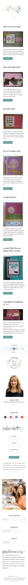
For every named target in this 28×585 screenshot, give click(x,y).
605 (11, 348)
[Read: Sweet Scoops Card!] (14, 165)
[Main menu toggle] (13, 18)
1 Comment (5, 70)
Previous (14, 345)
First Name (14, 436)
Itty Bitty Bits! (9, 108)
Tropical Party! (9, 197)
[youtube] (22, 417)
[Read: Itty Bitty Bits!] (14, 121)
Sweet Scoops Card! (11, 151)
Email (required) (14, 449)
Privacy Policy (16, 576)
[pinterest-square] (11, 417)
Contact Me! (14, 404)
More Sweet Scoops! (12, 26)
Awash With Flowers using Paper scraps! (12, 249)
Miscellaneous (15, 29)
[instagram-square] (5, 417)
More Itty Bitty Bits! (11, 67)
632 (22, 348)
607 (17, 348)
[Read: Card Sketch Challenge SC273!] (14, 314)
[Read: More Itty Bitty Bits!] (14, 79)
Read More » (8, 59)
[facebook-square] (17, 417)
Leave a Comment (7, 29)
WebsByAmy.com (14, 581)
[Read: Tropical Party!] (14, 214)
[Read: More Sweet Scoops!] (14, 39)
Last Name (14, 443)
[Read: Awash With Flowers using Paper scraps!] (14, 267)
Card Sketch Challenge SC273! (13, 302)
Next (14, 352)
